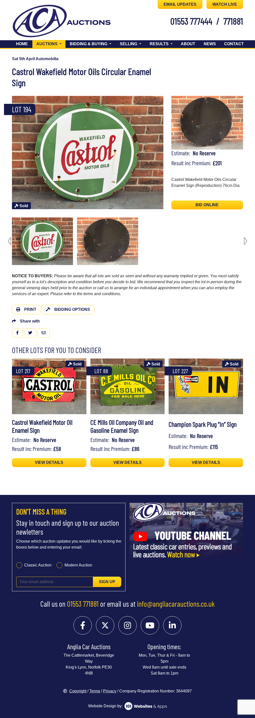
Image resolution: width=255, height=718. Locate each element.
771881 (233, 20)
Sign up (107, 582)
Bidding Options (72, 309)
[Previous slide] (9, 153)
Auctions (50, 43)
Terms (94, 691)
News (210, 44)
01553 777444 (191, 20)
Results (160, 44)
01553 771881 (83, 603)
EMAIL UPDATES (180, 4)
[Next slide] (166, 153)
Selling (129, 44)
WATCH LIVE (224, 4)
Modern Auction (78, 565)
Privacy (109, 691)
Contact (234, 44)
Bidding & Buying (89, 44)
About (188, 44)
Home (22, 44)
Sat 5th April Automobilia (35, 59)
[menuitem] (42, 241)
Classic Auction (38, 565)
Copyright (77, 691)
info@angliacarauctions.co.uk (176, 603)
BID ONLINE (207, 205)
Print (30, 309)
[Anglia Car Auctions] (39, 22)
